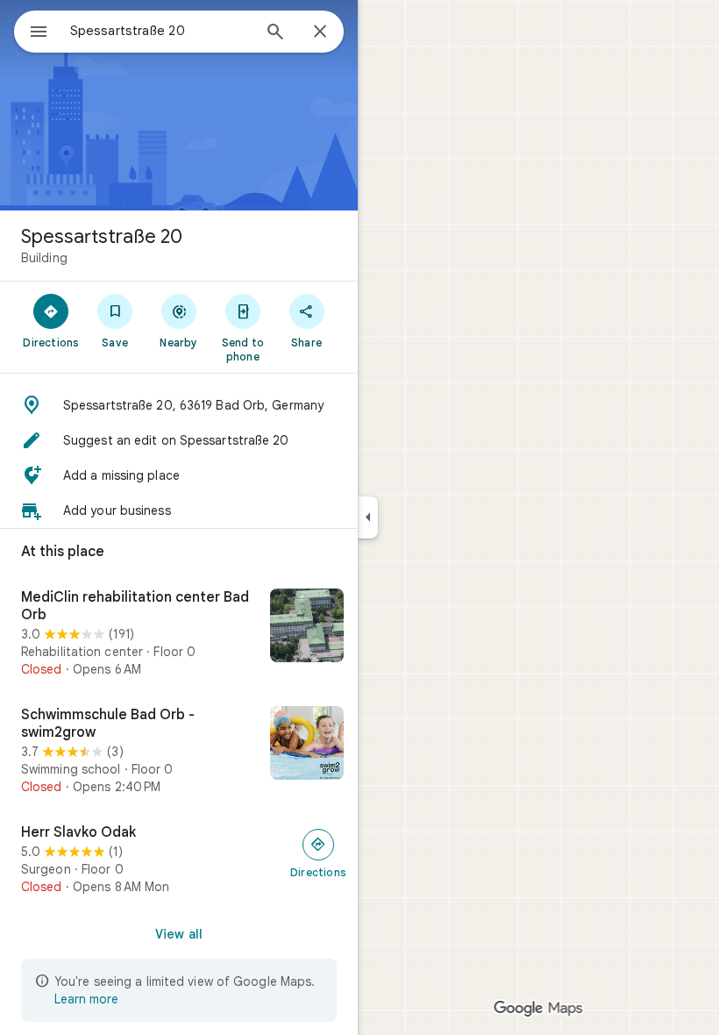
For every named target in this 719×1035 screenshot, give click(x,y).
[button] (179, 405)
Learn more (86, 999)
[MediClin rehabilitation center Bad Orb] (179, 633)
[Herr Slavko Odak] (179, 860)
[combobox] (160, 30)
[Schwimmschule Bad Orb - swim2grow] (179, 751)
